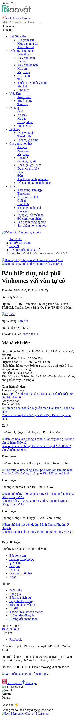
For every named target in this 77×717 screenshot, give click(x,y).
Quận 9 (14, 246)
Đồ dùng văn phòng (29, 218)
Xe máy (22, 115)
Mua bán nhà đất (27, 43)
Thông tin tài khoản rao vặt (26, 611)
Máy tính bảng (26, 57)
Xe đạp (21, 118)
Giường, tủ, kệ (26, 161)
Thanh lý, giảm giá (29, 207)
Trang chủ (15, 239)
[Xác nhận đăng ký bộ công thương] (25, 673)
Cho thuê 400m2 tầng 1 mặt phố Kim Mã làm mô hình (35, 473)
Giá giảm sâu (25, 40)
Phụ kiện (22, 86)
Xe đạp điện (25, 122)
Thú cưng (23, 193)
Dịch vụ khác (25, 132)
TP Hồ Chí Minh (20, 242)
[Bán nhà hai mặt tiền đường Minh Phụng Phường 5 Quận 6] (38, 528)
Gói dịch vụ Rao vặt (18, 18)
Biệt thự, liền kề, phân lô (24, 249)
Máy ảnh (22, 68)
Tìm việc (22, 104)
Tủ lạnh (22, 147)
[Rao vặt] (16, 13)
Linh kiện (23, 90)
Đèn (20, 175)
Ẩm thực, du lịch (27, 197)
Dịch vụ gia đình (27, 140)
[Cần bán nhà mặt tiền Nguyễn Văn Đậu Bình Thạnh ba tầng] (38, 411)
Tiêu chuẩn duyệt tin (22, 604)
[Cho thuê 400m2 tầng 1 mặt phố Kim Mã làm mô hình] (37, 470)
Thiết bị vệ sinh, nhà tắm (32, 179)
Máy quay (23, 72)
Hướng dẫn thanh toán (23, 619)
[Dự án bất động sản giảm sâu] (21, 232)
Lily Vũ (23, 321)
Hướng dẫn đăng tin (22, 615)
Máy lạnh (23, 154)
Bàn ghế (22, 157)
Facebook (15, 639)
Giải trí (21, 200)
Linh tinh (23, 204)
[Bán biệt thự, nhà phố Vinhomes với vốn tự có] (32, 260)
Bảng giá (15, 594)
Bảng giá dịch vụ (20, 597)
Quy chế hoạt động (21, 601)
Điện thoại (23, 54)
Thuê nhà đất (25, 47)
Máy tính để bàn (27, 65)
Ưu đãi (13, 608)
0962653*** (30, 334)
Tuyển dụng (24, 100)
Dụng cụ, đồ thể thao (30, 215)
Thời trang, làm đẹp (29, 190)
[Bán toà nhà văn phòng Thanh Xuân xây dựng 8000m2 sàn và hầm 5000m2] (38, 442)
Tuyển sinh (24, 97)
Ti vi (20, 79)
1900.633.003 (10, 629)
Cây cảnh (23, 211)
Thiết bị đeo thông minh (32, 82)
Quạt (20, 172)
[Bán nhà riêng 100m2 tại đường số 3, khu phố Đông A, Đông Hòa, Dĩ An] (38, 497)
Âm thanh (23, 75)
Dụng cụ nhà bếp (28, 168)
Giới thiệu (15, 590)
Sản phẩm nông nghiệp (31, 225)
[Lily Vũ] (8, 314)
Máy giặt (22, 150)
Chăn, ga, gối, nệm (29, 165)
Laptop (21, 61)
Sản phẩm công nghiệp (31, 222)
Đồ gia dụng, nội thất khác (34, 182)
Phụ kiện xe (24, 125)
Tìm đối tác (24, 136)
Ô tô (20, 111)
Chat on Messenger (36, 713)
